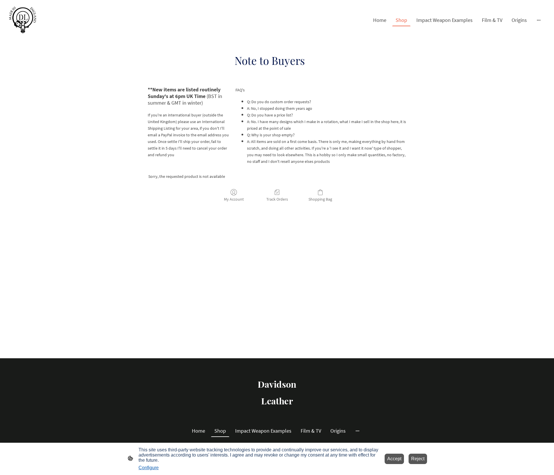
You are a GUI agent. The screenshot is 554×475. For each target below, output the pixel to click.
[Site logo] (22, 19)
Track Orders (277, 199)
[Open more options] (539, 20)
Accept (394, 458)
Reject (417, 458)
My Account (234, 199)
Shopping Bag (320, 199)
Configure (148, 467)
